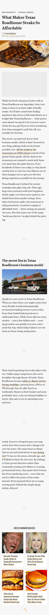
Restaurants (9, 12)
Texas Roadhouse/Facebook (38, 65)
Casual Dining (25, 12)
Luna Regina (10, 33)
